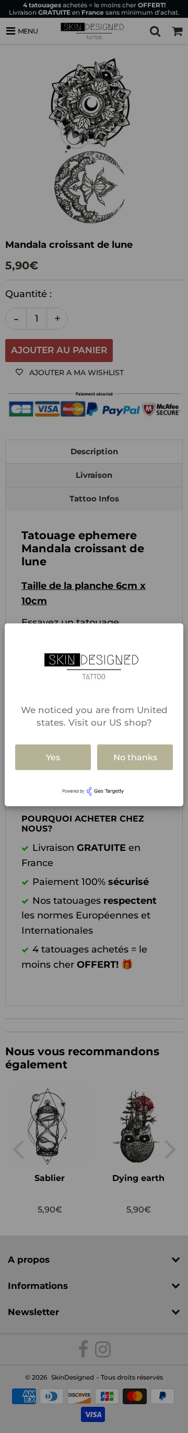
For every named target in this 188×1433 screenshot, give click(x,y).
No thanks (135, 757)
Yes (53, 757)
